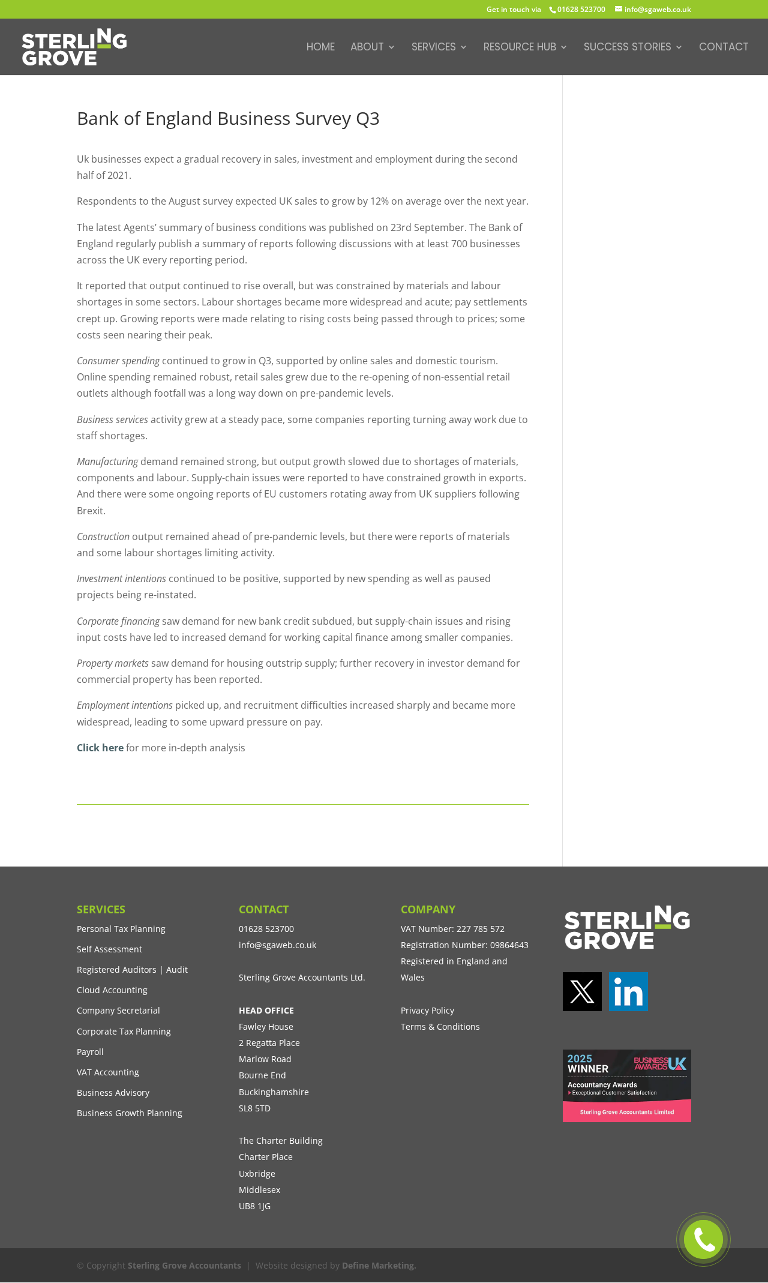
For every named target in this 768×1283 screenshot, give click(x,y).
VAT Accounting (108, 1072)
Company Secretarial (118, 1010)
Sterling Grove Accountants (184, 1265)
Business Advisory (113, 1092)
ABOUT (367, 48)
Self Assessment (109, 949)
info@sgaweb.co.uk (277, 945)
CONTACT (724, 48)
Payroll (90, 1051)
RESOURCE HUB (520, 48)
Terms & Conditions (440, 1026)
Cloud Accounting (112, 990)
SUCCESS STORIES (627, 48)
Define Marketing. (379, 1265)
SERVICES (434, 48)
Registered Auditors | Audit (132, 969)
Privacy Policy (427, 1010)
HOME (321, 48)
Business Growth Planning (129, 1113)
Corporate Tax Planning (124, 1031)
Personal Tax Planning (121, 928)
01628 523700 (581, 9)
